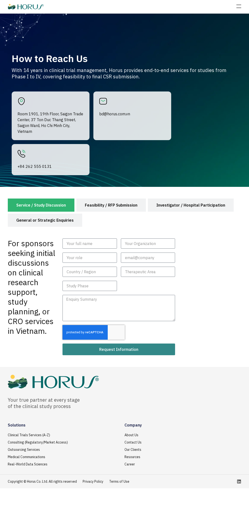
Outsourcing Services (24, 449)
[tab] (41, 205)
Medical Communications (26, 457)
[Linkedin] (239, 481)
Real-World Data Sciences (27, 464)
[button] (238, 6)
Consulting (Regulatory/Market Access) (38, 442)
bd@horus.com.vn (114, 113)
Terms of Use (119, 481)
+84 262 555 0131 (35, 166)
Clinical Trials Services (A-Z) (29, 435)
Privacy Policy (93, 481)
